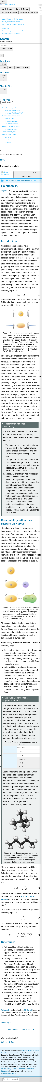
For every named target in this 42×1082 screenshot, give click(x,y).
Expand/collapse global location (39, 180)
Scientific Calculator (11, 124)
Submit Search (6, 49)
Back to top (5, 1023)
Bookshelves (25, 181)
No (13, 1042)
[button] (8, 140)
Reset (3, 64)
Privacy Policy (6, 1069)
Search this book (6, 41)
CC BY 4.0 (28, 1010)
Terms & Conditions (19, 1069)
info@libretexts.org (9, 1073)
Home (11, 181)
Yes (5, 1042)
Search (4, 1079)
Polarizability (5, 1010)
